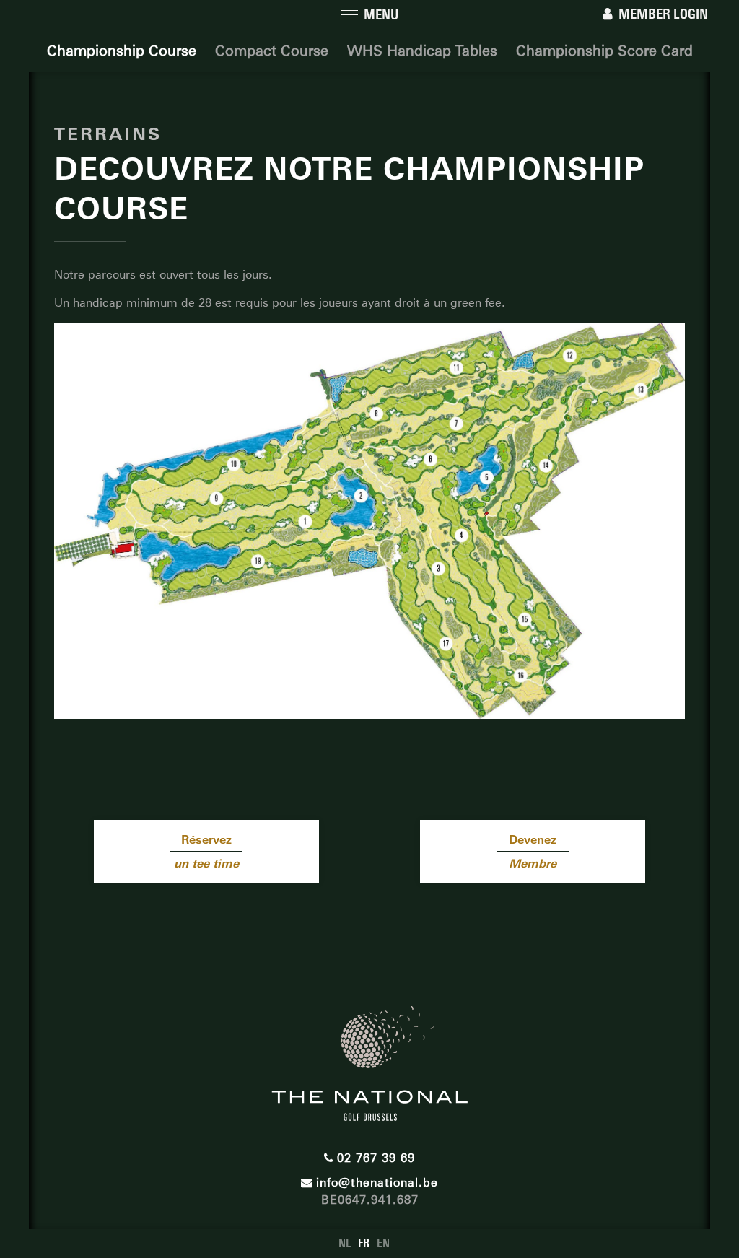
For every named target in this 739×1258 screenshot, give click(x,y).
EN (383, 1243)
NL (344, 1243)
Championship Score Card (604, 50)
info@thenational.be (377, 1182)
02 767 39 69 (376, 1158)
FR (364, 1243)
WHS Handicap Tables (422, 50)
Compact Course (271, 50)
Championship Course (121, 50)
